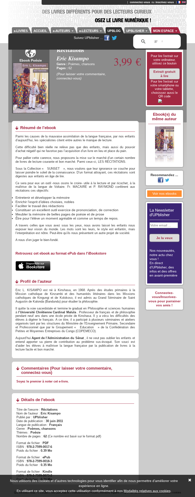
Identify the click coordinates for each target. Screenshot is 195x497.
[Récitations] (164, 101)
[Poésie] (30, 56)
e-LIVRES (21, 31)
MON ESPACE (164, 31)
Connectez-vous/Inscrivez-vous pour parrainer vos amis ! (164, 299)
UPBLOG (114, 31)
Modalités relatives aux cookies (147, 491)
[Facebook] (107, 38)
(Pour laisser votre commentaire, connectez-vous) (81, 76)
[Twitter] (114, 38)
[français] (179, 2)
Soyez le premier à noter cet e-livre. (42, 381)
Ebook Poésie (31, 60)
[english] (184, 2)
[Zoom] (30, 87)
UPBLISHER (135, 31)
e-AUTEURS (62, 31)
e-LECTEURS (89, 31)
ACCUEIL (40, 31)
